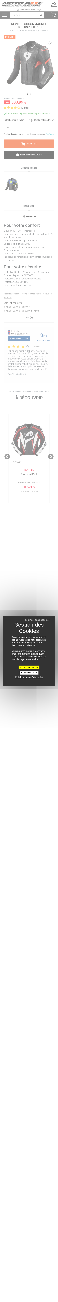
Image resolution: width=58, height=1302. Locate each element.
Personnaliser (29, 673)
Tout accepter (30, 667)
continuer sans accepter (37, 619)
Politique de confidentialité (29, 677)
